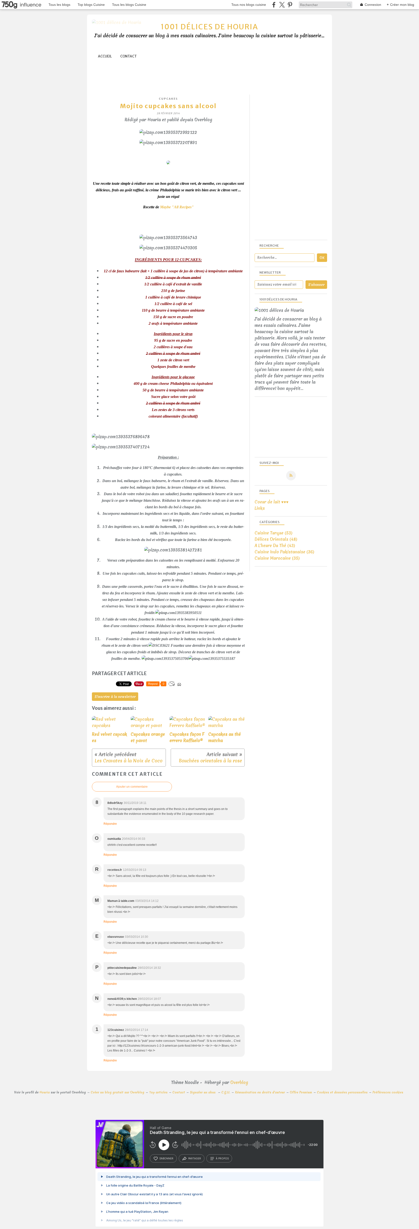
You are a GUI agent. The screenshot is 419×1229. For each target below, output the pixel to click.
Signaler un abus (203, 1092)
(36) (284, 552)
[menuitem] (104, 56)
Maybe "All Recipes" (177, 207)
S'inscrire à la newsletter (115, 697)
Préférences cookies (387, 1092)
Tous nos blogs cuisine (248, 5)
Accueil (105, 56)
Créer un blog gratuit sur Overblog (117, 1092)
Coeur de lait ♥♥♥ (272, 502)
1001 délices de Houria (209, 26)
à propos (222, 1158)
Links (260, 508)
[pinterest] (290, 5)
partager (194, 1158)
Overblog (239, 1082)
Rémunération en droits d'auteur (260, 1092)
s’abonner (166, 1158)
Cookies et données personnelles (342, 1092)
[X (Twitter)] (282, 5)
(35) (277, 558)
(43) (275, 545)
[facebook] (274, 5)
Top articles (158, 1092)
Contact (128, 56)
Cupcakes (168, 98)
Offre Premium (301, 1092)
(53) (273, 533)
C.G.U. (225, 1092)
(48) (276, 539)
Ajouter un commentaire (132, 786)
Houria (45, 1092)
